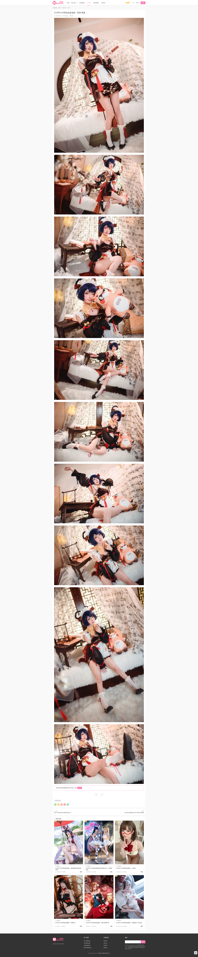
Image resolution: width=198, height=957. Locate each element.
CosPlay (66, 15)
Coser (89, 3)
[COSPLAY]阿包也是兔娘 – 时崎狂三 (65, 922)
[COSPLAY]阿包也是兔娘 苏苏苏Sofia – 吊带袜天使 (99, 869)
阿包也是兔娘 (57, 800)
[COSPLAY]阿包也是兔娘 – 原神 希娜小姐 (97, 922)
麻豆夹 (100, 953)
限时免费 (96, 3)
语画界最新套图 (87, 943)
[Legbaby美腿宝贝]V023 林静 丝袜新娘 (134, 812)
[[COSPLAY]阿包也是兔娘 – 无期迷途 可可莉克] (129, 897)
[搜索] (133, 2)
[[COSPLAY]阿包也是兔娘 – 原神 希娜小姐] (99, 897)
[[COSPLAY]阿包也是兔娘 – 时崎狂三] (68, 897)
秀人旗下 (73, 3)
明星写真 (105, 945)
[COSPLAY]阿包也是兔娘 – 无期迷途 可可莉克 (129, 922)
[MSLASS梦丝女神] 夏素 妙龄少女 (62, 812)
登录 (80, 787)
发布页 (103, 3)
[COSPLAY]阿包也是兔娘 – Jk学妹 (126, 868)
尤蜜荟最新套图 (87, 945)
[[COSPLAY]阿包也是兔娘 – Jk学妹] (129, 842)
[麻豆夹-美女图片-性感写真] (58, 2)
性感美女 (105, 940)
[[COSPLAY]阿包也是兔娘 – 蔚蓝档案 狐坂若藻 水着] (68, 842)
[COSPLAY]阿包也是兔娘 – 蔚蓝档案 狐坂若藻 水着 (68, 869)
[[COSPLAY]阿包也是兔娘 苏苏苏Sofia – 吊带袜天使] (99, 842)
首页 (68, 3)
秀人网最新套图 (87, 940)
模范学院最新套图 (87, 947)
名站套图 (81, 3)
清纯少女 (105, 943)
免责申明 (104, 953)
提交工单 (108, 953)
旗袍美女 (105, 947)
